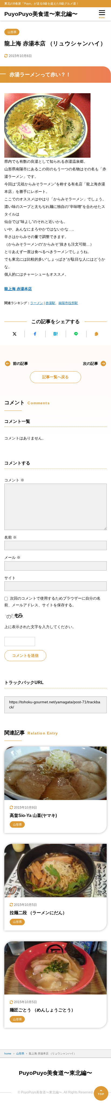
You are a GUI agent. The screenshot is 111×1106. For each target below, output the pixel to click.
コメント (14, 480)
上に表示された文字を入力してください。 (40, 627)
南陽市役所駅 (68, 303)
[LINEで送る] (76, 334)
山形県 (12, 32)
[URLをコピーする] (96, 334)
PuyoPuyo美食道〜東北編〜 (41, 14)
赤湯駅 (50, 303)
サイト (10, 578)
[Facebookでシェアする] (35, 334)
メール (12, 557)
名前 (10, 537)
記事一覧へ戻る (55, 377)
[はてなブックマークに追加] (56, 334)
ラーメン (36, 303)
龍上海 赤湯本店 (18, 289)
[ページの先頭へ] (101, 1093)
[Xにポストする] (14, 334)
